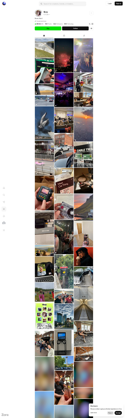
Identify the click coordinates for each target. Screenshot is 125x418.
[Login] (4, 223)
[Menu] (4, 230)
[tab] (44, 35)
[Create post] (4, 209)
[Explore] (4, 195)
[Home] (4, 188)
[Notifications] (4, 216)
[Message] (91, 28)
